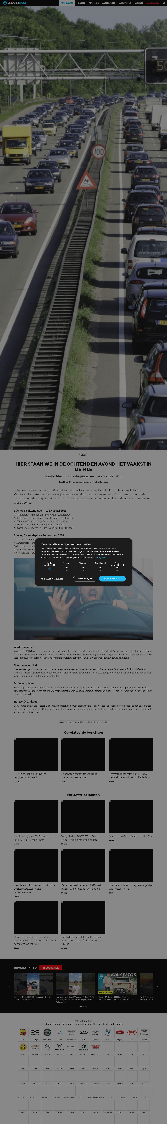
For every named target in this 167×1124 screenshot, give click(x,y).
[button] (52, 578)
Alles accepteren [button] (112, 578)
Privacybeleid (100, 557)
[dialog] (83, 562)
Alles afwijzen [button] (85, 578)
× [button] (128, 541)
